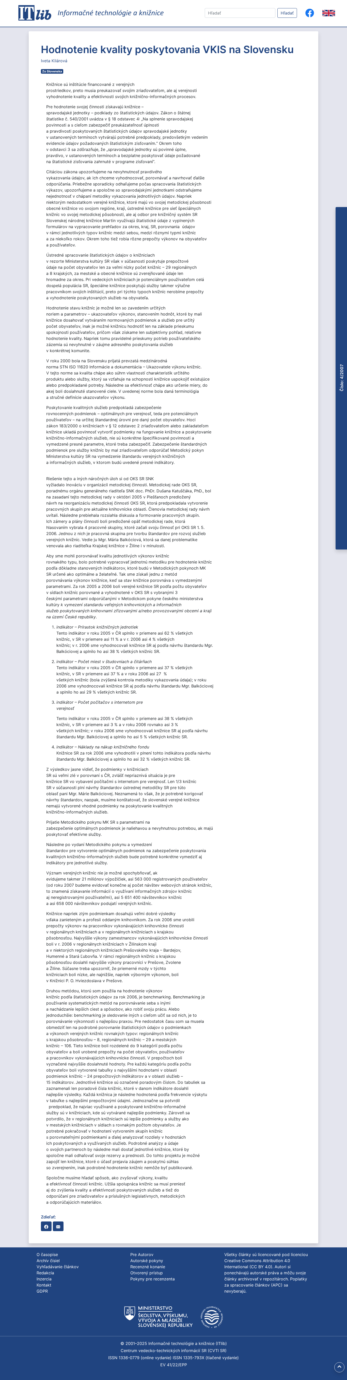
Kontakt (44, 1285)
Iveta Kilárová (54, 60)
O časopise (47, 1254)
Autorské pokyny (146, 1260)
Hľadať (287, 12)
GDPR (42, 1291)
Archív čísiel (48, 1260)
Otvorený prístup (146, 1272)
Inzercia (44, 1278)
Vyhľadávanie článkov (58, 1266)
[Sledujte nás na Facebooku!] (309, 13)
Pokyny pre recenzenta (152, 1278)
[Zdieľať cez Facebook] (46, 1226)
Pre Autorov (141, 1254)
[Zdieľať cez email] (58, 1226)
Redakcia (45, 1272)
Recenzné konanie (147, 1266)
